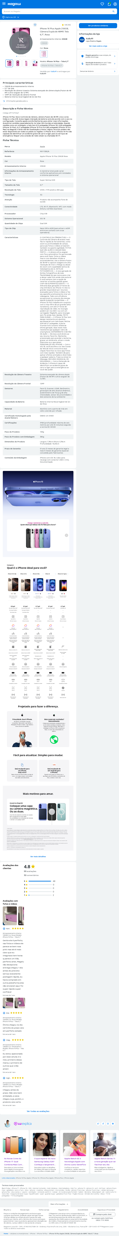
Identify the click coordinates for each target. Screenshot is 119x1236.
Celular (55, 1192)
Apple (42, 146)
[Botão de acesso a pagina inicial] (52, 4)
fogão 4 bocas (78, 1194)
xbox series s (16, 1192)
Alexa (102, 1194)
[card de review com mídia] (10, 915)
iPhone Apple (69, 1178)
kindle (68, 1190)
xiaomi (24, 1192)
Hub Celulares (52, 1188)
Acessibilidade (83, 1210)
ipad (41, 1194)
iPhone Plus (59, 1178)
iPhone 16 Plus (42, 1233)
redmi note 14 (111, 1192)
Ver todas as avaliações (38, 1111)
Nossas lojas (24, 1210)
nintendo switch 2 (44, 1192)
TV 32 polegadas (17, 1196)
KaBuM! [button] (54, 71)
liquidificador (34, 1194)
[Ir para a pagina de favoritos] (102, 4)
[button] (113, 11)
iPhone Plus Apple (47, 1178)
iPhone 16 (35, 1178)
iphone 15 (81, 1188)
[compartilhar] (34, 62)
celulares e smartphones (19, 1233)
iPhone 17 (15, 1188)
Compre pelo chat (104, 1214)
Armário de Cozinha (92, 1194)
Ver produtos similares (98, 26)
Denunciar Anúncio (87, 71)
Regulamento (63, 1210)
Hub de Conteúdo (39, 1188)
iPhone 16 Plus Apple (23, 1178)
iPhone (32, 1233)
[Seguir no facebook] (103, 1123)
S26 (30, 1188)
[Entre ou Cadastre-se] (115, 4)
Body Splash (96, 1192)
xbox (26, 1190)
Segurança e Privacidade (106, 1210)
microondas (59, 1190)
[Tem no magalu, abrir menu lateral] (4, 4)
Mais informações (57, 1204)
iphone (32, 1190)
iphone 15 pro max (93, 1190)
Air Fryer (102, 1188)
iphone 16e (6, 1192)
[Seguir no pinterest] (113, 1123)
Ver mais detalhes (38, 856)
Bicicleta (88, 1192)
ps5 (96, 1188)
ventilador (32, 1192)
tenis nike (5, 1194)
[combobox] (59, 11)
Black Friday (6, 1188)
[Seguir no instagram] (108, 1123)
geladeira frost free (63, 1194)
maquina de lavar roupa (19, 1194)
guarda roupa (50, 1194)
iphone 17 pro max (78, 1190)
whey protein (49, 1190)
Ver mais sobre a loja (98, 46)
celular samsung (107, 1190)
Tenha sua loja (44, 1210)
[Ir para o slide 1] (16, 56)
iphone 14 (90, 1188)
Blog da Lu (7, 1210)
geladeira (10, 1190)
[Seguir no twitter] (98, 1123)
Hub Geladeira (64, 1188)
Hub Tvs (74, 1188)
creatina (39, 1190)
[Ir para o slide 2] (18, 56)
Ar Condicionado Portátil (68, 1192)
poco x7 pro (19, 1190)
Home (6, 1233)
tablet (80, 1192)
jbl (103, 1192)
